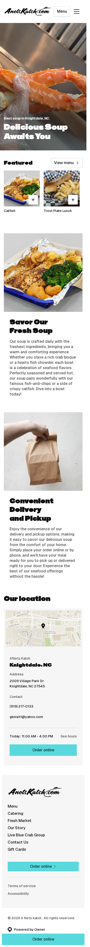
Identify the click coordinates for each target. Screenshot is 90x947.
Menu (62, 11)
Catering (15, 813)
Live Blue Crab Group (26, 835)
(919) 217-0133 (21, 707)
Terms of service (22, 886)
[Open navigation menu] (76, 11)
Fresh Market (19, 820)
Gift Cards (17, 849)
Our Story (16, 827)
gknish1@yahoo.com (26, 718)
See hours (68, 736)
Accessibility (18, 893)
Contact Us (18, 842)
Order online (43, 750)
